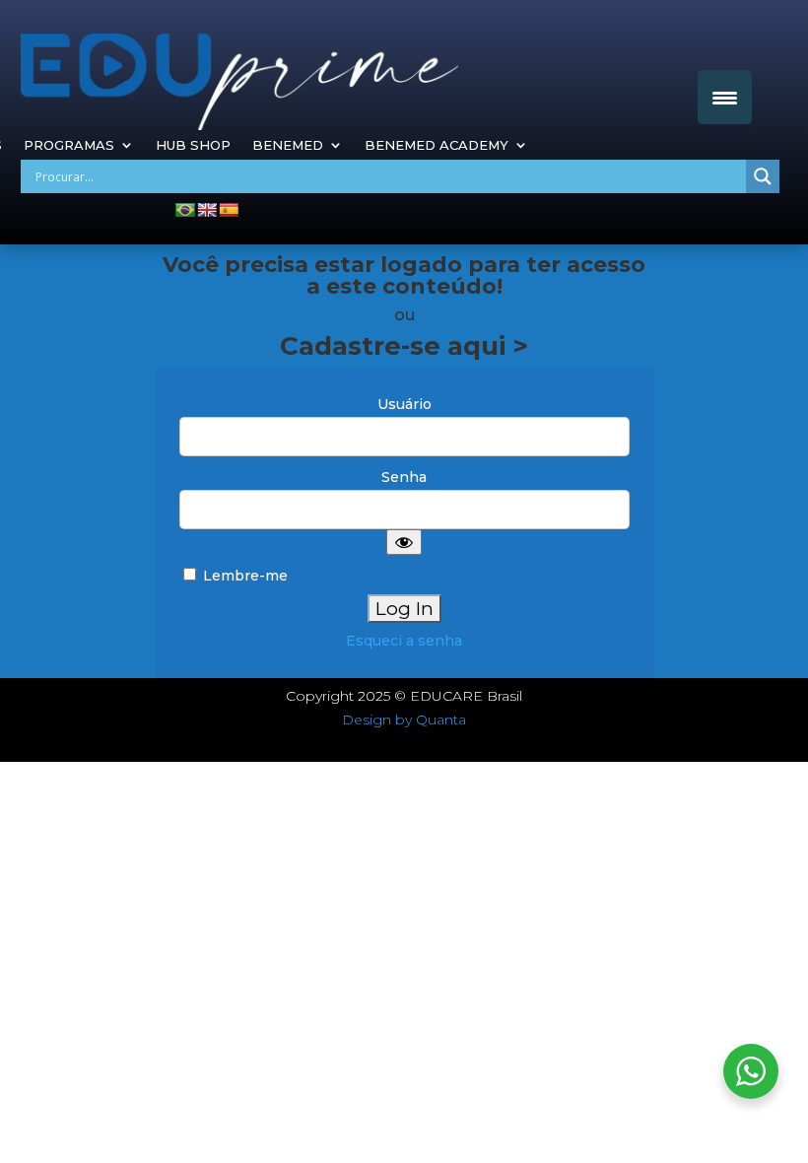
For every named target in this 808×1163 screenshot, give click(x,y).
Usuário (404, 404)
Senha (404, 477)
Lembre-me (243, 575)
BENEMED (287, 145)
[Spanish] (228, 210)
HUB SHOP (193, 145)
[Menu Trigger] (725, 97)
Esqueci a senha (404, 641)
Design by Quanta (404, 719)
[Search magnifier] (762, 176)
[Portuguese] (185, 210)
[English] (207, 210)
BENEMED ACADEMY (436, 145)
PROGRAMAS (69, 145)
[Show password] (404, 542)
